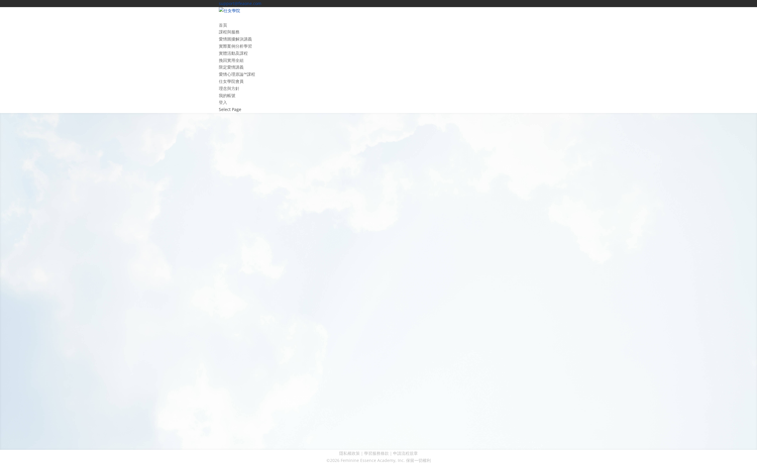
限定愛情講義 (231, 67)
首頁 (223, 25)
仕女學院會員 (231, 81)
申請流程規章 (405, 453)
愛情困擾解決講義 (235, 39)
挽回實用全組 (231, 60)
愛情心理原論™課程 (237, 74)
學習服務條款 (376, 453)
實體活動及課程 (233, 53)
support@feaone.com (168, 241)
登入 (223, 102)
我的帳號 (227, 95)
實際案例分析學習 (235, 46)
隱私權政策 (349, 453)
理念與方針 (229, 88)
